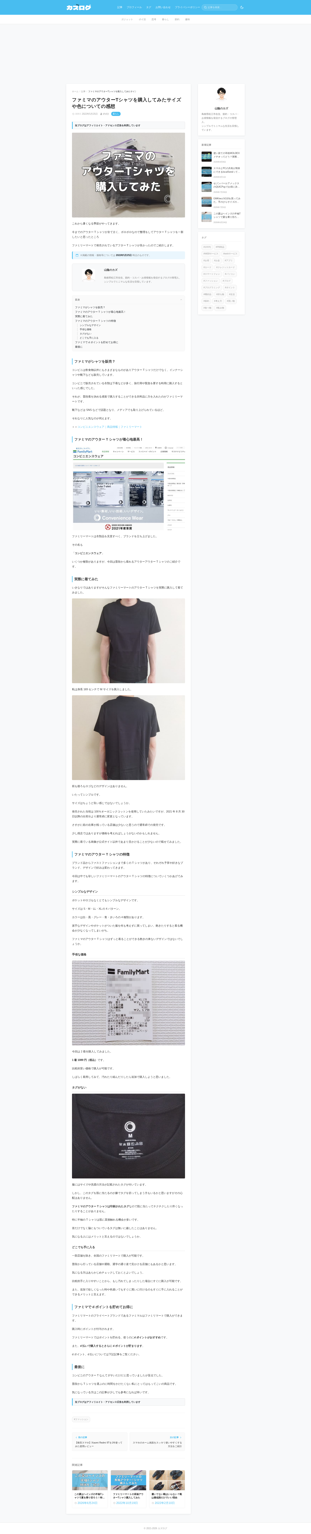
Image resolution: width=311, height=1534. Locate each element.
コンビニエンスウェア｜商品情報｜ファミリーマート (109, 426)
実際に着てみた (84, 316)
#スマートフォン (212, 274)
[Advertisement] (155, 51)
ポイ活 (142, 19)
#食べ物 (207, 308)
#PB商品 (220, 247)
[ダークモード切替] (242, 7)
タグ (148, 7)
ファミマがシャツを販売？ (90, 307)
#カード (207, 267)
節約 (177, 19)
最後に (79, 346)
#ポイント (230, 287)
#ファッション (81, 1419)
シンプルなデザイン (90, 325)
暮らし (165, 19)
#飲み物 (220, 308)
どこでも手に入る (89, 337)
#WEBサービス (211, 254)
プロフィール (134, 7)
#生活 (232, 294)
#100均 (207, 247)
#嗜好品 (207, 294)
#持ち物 (220, 294)
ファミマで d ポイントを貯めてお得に (96, 342)
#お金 (217, 260)
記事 (119, 7)
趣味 (187, 19)
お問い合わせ (163, 7)
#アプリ (229, 260)
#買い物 (231, 301)
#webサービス (230, 254)
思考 (154, 19)
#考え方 (218, 301)
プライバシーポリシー (187, 7)
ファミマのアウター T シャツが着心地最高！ (100, 311)
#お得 (206, 260)
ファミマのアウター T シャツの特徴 (95, 320)
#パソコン (230, 274)
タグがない (85, 333)
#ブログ (227, 281)
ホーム (75, 91)
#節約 (206, 301)
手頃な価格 (85, 329)
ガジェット (127, 19)
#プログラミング (212, 287)
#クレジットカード (225, 267)
